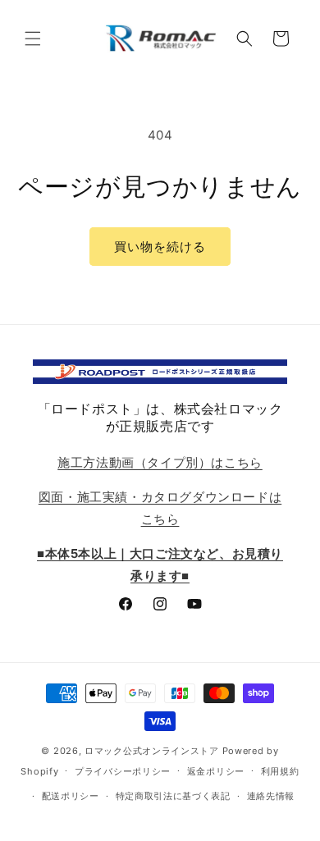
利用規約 (280, 771)
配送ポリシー (70, 796)
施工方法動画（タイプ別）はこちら (160, 462)
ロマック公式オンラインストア (152, 750)
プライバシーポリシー (123, 771)
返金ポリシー (216, 771)
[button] (33, 39)
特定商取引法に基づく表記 (173, 796)
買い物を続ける (160, 246)
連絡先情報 (271, 796)
